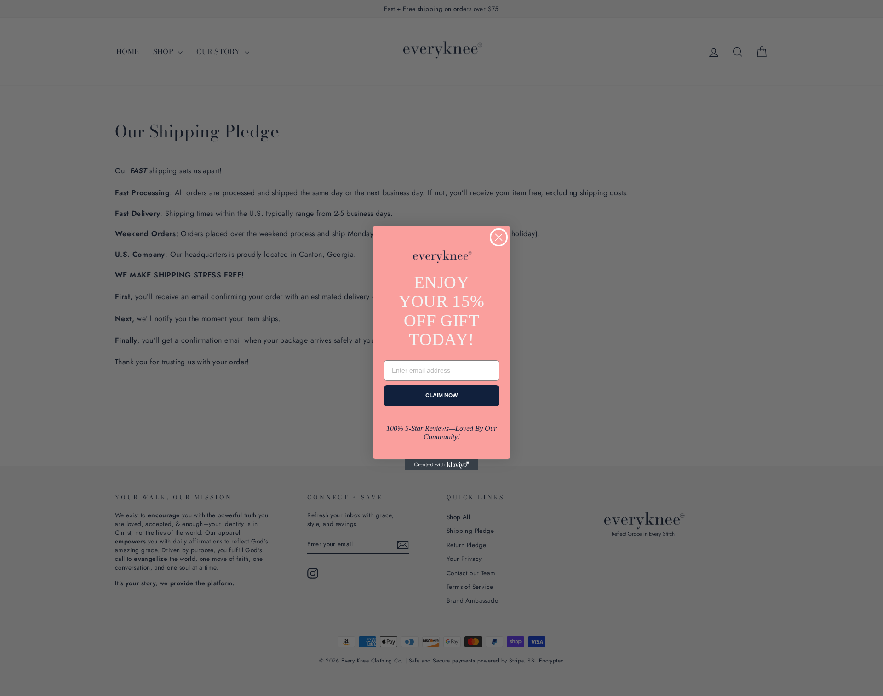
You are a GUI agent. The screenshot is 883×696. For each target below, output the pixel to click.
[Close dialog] (499, 237)
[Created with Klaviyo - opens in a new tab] (441, 464)
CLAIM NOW (441, 395)
